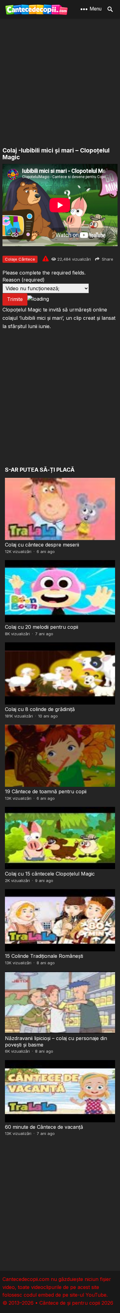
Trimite (15, 299)
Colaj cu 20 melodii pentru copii (41, 627)
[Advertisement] (60, 83)
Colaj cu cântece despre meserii (42, 545)
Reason (23, 280)
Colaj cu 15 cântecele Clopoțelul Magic (50, 874)
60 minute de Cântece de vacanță (44, 1127)
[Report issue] (45, 258)
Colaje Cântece (20, 259)
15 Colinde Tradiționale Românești (44, 956)
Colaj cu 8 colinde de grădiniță (40, 709)
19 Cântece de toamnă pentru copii (45, 791)
